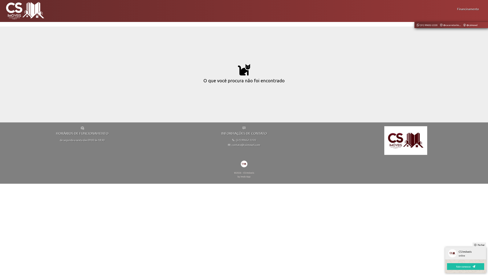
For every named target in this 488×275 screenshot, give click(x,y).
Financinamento (468, 9)
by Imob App (244, 176)
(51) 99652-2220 (246, 140)
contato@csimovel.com (246, 144)
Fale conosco (463, 266)
